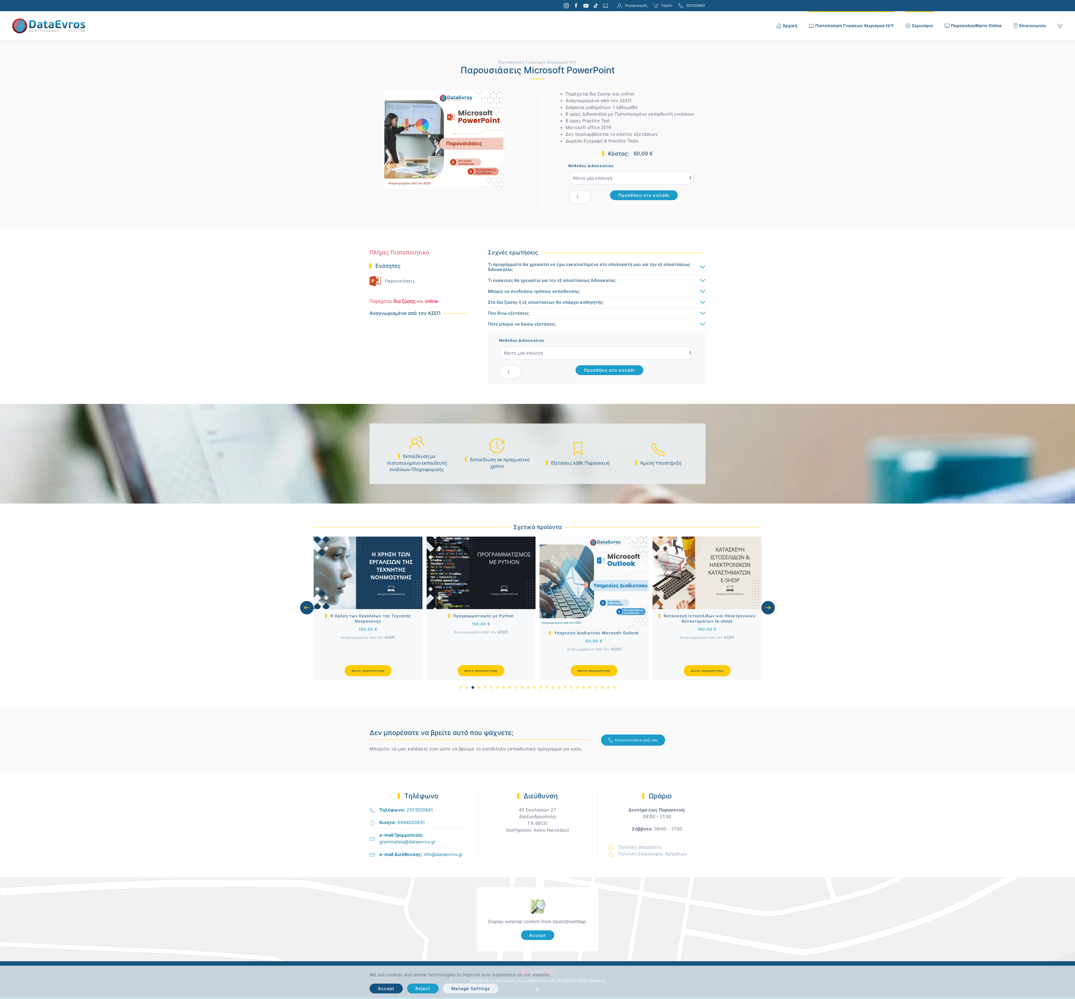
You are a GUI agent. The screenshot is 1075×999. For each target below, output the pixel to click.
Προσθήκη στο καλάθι (643, 195)
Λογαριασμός (636, 5)
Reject (422, 988)
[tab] (460, 687)
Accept (537, 935)
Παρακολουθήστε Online (976, 25)
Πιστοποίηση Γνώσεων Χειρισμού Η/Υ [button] (854, 25)
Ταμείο (666, 5)
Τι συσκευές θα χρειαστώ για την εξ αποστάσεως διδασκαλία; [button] (552, 280)
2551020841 (695, 5)
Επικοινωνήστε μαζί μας (636, 740)
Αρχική (789, 25)
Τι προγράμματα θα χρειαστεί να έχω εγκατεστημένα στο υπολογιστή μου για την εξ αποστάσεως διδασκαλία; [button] (589, 267)
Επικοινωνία (1032, 25)
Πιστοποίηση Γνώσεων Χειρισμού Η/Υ (537, 62)
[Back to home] (51, 25)
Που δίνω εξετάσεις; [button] (508, 313)
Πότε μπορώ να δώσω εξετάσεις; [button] (522, 324)
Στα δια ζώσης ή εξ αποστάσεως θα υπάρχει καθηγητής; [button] (546, 302)
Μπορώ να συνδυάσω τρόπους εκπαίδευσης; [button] (534, 291)
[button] (307, 607)
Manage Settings (470, 988)
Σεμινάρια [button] (922, 25)
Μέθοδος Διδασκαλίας (591, 165)
